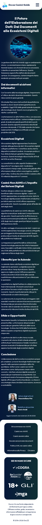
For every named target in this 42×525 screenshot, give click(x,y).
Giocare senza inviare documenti (21, 441)
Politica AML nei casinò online (21, 446)
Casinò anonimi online (21, 436)
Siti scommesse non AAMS (21, 426)
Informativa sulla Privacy (16, 450)
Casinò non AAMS (21, 431)
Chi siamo (31, 450)
